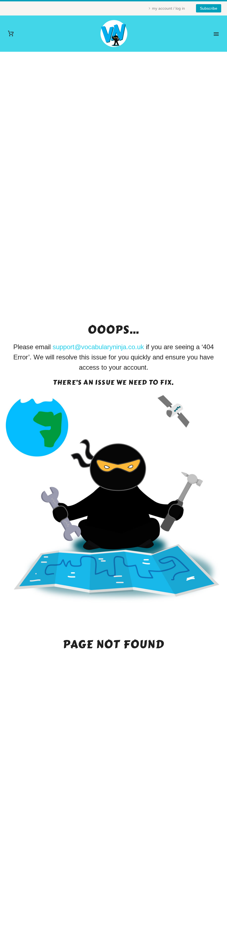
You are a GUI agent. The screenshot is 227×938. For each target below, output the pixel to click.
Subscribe (208, 8)
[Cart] (11, 33)
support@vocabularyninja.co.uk (98, 347)
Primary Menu (216, 34)
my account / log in (168, 8)
